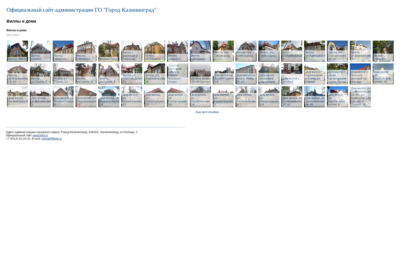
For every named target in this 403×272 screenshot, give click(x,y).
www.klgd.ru (40, 135)
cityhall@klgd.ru (52, 138)
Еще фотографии (207, 112)
